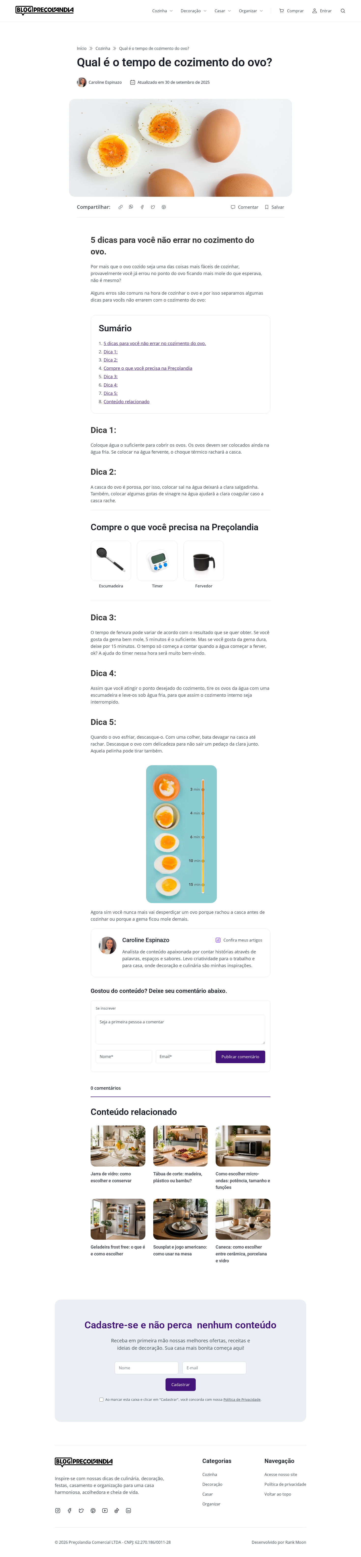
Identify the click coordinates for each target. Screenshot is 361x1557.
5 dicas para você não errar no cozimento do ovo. (155, 343)
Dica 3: (111, 376)
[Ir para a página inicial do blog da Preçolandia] (44, 11)
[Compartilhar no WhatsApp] (131, 207)
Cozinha (159, 11)
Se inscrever (106, 1008)
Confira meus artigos (242, 940)
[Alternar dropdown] (171, 11)
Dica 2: (111, 360)
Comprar (295, 11)
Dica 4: (111, 385)
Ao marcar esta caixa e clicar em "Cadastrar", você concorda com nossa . (183, 1399)
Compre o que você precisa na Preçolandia (148, 368)
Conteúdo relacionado (127, 401)
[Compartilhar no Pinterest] (163, 207)
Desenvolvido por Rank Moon (279, 1542)
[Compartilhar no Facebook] (142, 207)
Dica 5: (111, 393)
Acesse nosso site (280, 1474)
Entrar (326, 11)
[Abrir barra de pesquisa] (343, 11)
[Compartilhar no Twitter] (153, 207)
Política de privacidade (285, 1484)
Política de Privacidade (242, 1399)
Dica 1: (111, 352)
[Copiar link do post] (120, 207)
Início (82, 48)
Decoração (191, 11)
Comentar (248, 207)
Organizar (248, 11)
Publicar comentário (240, 1056)
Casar (220, 11)
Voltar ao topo (277, 1494)
